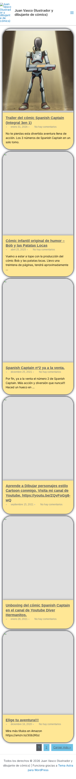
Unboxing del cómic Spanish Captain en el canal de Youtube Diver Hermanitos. (38, 610)
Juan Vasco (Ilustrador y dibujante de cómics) (34, 12)
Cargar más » (62, 747)
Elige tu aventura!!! (22, 720)
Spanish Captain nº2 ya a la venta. (35, 368)
